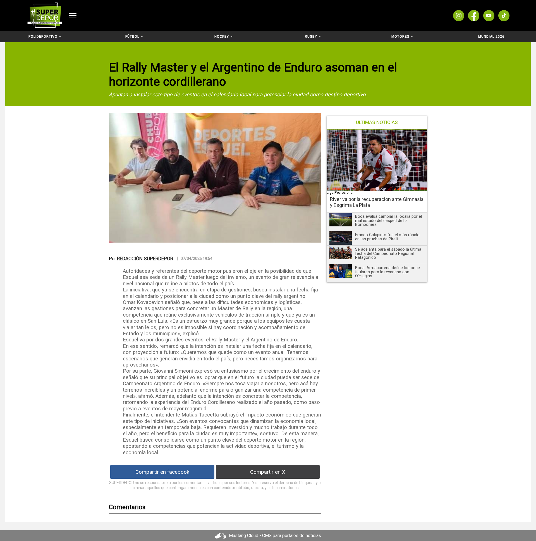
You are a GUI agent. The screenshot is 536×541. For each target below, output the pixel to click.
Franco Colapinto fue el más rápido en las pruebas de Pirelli (387, 236)
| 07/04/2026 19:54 (194, 258)
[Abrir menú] (72, 15)
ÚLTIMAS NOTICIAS (377, 122)
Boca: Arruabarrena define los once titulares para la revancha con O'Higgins (387, 271)
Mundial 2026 (491, 37)
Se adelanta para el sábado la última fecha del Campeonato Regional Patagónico (388, 253)
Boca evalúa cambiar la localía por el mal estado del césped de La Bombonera (388, 220)
